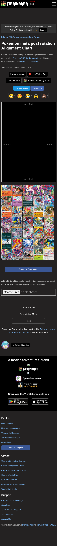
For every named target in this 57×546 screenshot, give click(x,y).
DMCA (53, 525)
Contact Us (6, 519)
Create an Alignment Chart (12, 466)
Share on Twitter (21, 88)
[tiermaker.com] (14, 3)
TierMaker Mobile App (10, 437)
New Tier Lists (7, 423)
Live (32, 4)
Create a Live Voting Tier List (13, 461)
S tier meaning (7, 514)
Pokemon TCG (6, 37)
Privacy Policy (28, 525)
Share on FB (37, 88)
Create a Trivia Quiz (9, 475)
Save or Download (28, 269)
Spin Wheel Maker (9, 480)
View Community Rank (39, 80)
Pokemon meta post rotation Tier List (26, 37)
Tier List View (13, 80)
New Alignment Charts (10, 428)
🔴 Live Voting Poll (38, 74)
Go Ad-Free (6, 442)
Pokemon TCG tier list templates (26, 58)
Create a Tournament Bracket (13, 470)
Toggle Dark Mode (9, 489)
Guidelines (5, 505)
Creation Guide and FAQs (12, 500)
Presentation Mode (28, 314)
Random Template (15, 448)
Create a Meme (17, 74)
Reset (28, 321)
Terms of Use (42, 525)
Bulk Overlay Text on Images (13, 484)
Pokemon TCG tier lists (30, 61)
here (35, 30)
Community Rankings (10, 433)
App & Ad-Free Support (11, 510)
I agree (43, 30)
